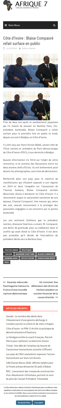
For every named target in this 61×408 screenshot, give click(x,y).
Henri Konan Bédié (46, 258)
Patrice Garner (29, 48)
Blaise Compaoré (46, 254)
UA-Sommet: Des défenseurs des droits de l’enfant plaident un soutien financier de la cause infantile (44, 290)
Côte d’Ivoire (27, 258)
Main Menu (14, 25)
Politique (26, 250)
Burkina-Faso (11, 258)
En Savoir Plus (24, 402)
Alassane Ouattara (25, 254)
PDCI (7, 262)
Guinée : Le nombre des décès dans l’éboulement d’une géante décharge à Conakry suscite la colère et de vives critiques (30, 320)
